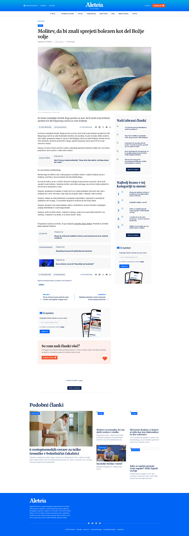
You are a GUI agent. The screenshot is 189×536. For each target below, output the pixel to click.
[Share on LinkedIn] (99, 127)
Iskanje (53, 5)
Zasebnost (120, 529)
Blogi (112, 14)
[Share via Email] (106, 127)
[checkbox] (40, 327)
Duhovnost (41, 21)
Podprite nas (158, 5)
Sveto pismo (35, 413)
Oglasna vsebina (123, 14)
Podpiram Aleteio (48, 358)
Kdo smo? (86, 529)
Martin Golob (103, 14)
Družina (134, 14)
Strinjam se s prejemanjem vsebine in (53, 327)
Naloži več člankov (133, 169)
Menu (53, 14)
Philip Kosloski (59, 42)
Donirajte (79, 529)
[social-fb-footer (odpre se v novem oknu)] (93, 523)
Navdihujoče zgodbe (67, 14)
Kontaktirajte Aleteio (109, 529)
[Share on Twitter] (103, 127)
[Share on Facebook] (96, 127)
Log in (80, 380)
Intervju (80, 14)
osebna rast (135, 450)
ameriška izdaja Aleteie (83, 224)
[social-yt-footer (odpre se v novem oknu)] (89, 523)
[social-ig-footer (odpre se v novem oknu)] (100, 523)
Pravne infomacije (96, 529)
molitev (41, 285)
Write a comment (74, 388)
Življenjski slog (91, 14)
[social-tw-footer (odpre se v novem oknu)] (96, 523)
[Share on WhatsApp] (110, 127)
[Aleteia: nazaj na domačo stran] (94, 5)
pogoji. (62, 327)
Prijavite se (44, 331)
